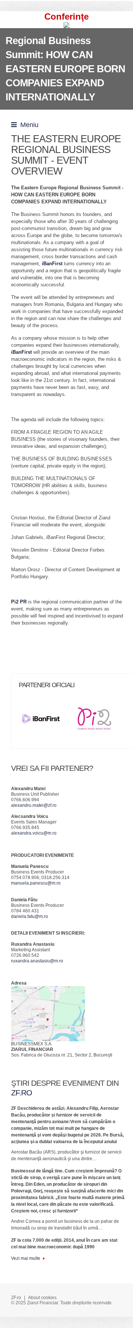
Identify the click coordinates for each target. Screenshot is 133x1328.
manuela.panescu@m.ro (36, 883)
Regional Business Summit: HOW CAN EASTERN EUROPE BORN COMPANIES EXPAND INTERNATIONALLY (65, 69)
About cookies (42, 1297)
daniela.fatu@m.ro (29, 916)
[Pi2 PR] (97, 721)
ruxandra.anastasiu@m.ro (37, 960)
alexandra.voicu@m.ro (34, 833)
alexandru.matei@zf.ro (34, 805)
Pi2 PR (19, 602)
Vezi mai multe (25, 1258)
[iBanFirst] (45, 721)
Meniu (27, 125)
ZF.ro (16, 1297)
